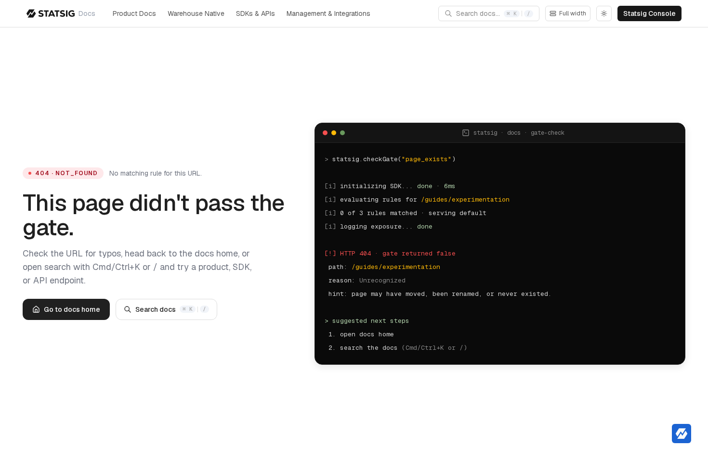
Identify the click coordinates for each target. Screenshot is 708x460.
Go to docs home (72, 309)
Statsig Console (649, 13)
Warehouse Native (196, 13)
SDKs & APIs (255, 13)
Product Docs (134, 13)
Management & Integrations (328, 13)
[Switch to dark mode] (604, 13)
